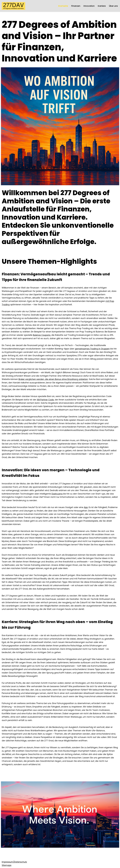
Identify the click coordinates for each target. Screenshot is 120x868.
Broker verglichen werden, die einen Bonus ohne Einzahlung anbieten (53, 379)
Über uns (113, 6)
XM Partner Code (45, 399)
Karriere (102, 6)
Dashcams (57, 493)
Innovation (89, 6)
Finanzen (75, 6)
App (86, 507)
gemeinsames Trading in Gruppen (92, 348)
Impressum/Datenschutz (14, 862)
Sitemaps (6, 865)
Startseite (63, 6)
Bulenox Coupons (41, 335)
